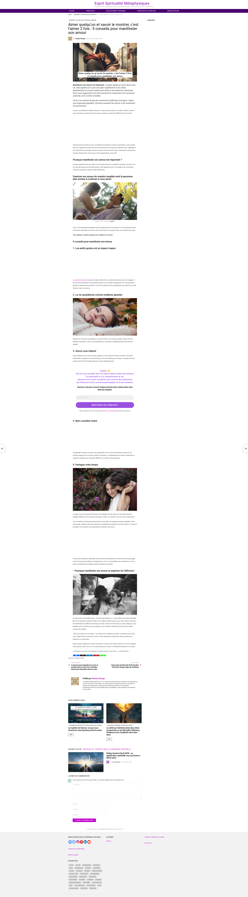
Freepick (111, 221)
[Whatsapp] (103, 655)
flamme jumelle (97, 871)
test (71, 885)
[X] (83, 655)
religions (90, 879)
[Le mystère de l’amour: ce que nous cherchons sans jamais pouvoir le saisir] (85, 713)
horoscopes (84, 873)
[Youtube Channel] (89, 842)
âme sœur (84, 888)
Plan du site (148, 843)
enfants (88, 871)
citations (88, 868)
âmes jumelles (74, 888)
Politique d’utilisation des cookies (154, 837)
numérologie (73, 876)
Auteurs (108, 841)
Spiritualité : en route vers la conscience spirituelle (107, 749)
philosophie (83, 876)
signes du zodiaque (75, 882)
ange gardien (87, 865)
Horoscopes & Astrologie (146, 11)
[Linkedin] (89, 655)
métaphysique (95, 873)
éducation (93, 888)
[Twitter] (74, 842)
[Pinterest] (96, 655)
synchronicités (97, 882)
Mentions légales (73, 855)
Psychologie (73, 879)
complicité (97, 868)
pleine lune (93, 876)
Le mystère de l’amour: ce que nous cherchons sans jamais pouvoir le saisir (85, 729)
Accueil (72, 11)
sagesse (98, 879)
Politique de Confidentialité (76, 849)
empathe (79, 871)
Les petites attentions (80, 280)
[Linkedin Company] (85, 842)
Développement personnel (116, 11)
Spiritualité (90, 11)
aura (71, 868)
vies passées (91, 885)
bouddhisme (79, 868)
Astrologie (97, 865)
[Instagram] (77, 842)
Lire (71, 734)
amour (78, 865)
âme (100, 885)
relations (80, 658)
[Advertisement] (105, 130)
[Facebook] (76, 655)
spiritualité (87, 882)
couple (72, 658)
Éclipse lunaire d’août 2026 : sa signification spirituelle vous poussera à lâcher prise (123, 755)
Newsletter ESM (173, 11)
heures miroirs (74, 873)
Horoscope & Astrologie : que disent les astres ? (120, 725)
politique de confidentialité (109, 410)
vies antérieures (80, 885)
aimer (71, 865)
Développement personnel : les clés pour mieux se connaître (85, 725)
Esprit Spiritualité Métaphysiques (122, 3)
